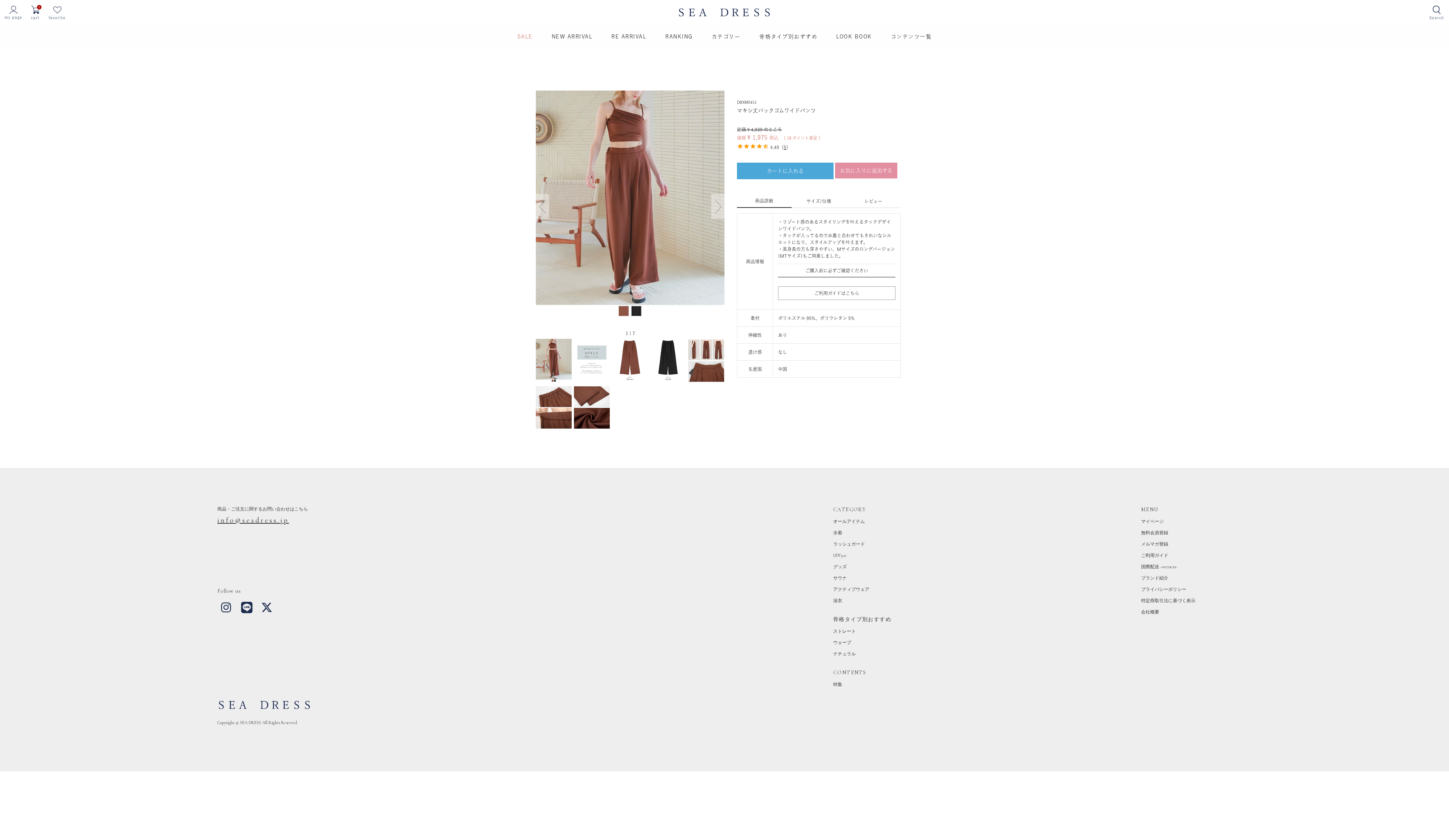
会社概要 (1150, 612)
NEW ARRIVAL (572, 36)
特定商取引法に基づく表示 (1168, 600)
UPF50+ (839, 555)
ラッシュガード (849, 544)
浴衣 (837, 600)
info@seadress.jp (253, 520)
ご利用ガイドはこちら (836, 293)
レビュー (873, 201)
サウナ (840, 578)
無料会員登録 (1154, 532)
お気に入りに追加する (866, 170)
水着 (837, 532)
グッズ (840, 566)
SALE (525, 36)
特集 (837, 684)
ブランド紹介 (1154, 578)
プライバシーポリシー (1163, 589)
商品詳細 (764, 200)
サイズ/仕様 (818, 201)
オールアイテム (849, 521)
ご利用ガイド (1154, 555)
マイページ (1152, 521)
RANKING (679, 36)
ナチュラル (844, 654)
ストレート (844, 631)
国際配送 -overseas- (1159, 566)
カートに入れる (785, 171)
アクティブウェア (851, 589)
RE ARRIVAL (628, 36)
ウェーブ (842, 642)
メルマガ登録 (1154, 544)
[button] (717, 206)
